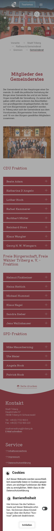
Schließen (27, 524)
